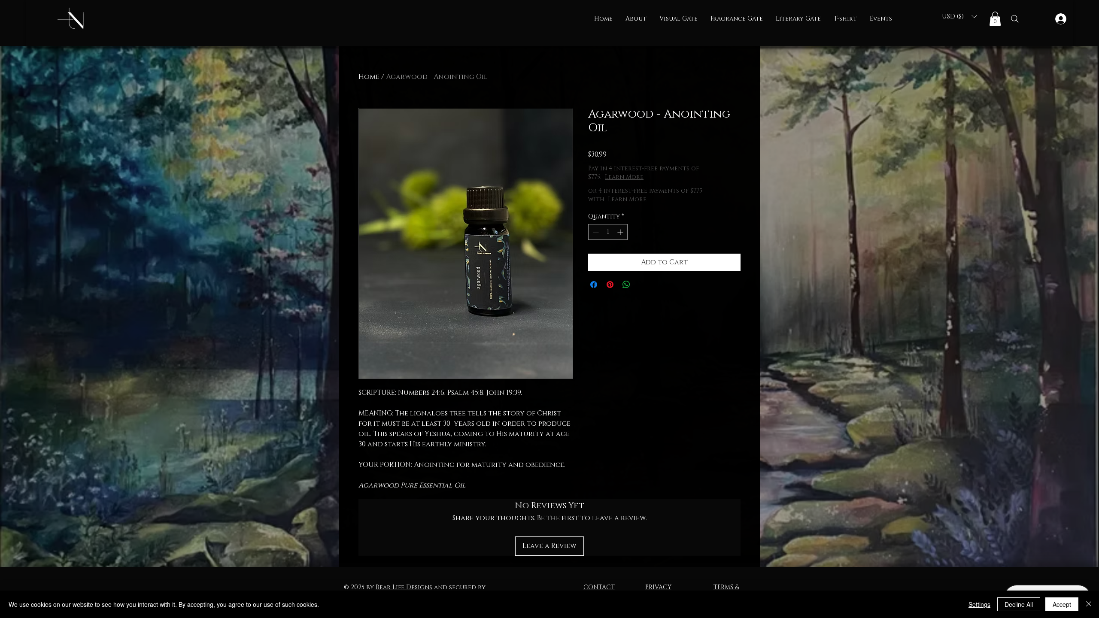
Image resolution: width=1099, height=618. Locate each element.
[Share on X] (643, 284)
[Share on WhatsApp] (626, 284)
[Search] (1015, 19)
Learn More (654, 177)
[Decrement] (594, 231)
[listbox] (959, 16)
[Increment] (621, 231)
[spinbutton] (608, 231)
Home (368, 77)
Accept (1062, 604)
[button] (678, 19)
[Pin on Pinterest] (610, 284)
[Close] (1089, 604)
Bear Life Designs (404, 587)
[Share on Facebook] (594, 284)
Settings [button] (979, 604)
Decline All (1019, 604)
